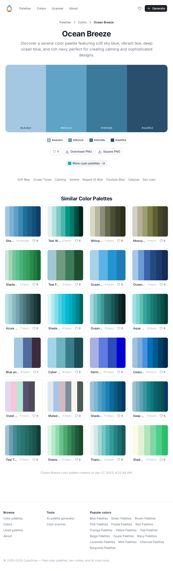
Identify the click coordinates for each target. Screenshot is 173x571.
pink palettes (99, 524)
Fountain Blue (115, 179)
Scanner (57, 8)
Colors (41, 8)
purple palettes (121, 524)
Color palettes (13, 518)
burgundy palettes (102, 548)
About (73, 8)
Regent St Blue (92, 179)
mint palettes (127, 542)
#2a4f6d (120, 140)
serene (74, 179)
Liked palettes (13, 530)
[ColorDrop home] (9, 8)
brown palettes (145, 518)
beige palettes (100, 536)
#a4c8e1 (57, 140)
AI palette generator (60, 518)
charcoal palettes (152, 542)
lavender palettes (102, 542)
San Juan (149, 179)
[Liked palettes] (139, 8)
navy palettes (147, 536)
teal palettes (149, 530)
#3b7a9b (99, 140)
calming (60, 179)
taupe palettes (123, 536)
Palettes (25, 8)
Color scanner (56, 524)
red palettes (144, 524)
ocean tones (42, 179)
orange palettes (101, 530)
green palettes (121, 518)
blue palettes (99, 518)
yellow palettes (126, 530)
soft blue (24, 179)
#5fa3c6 (78, 140)
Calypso (133, 179)
